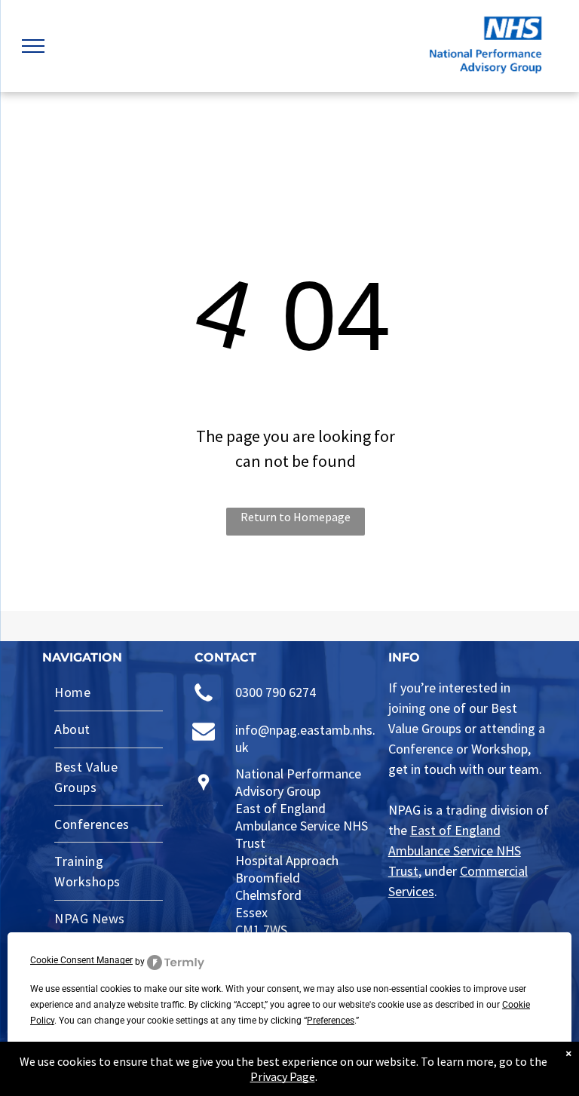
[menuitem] (108, 692)
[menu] (33, 46)
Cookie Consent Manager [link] (81, 960)
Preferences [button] (330, 1020)
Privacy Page (282, 1076)
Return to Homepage (295, 516)
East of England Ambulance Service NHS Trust (454, 850)
